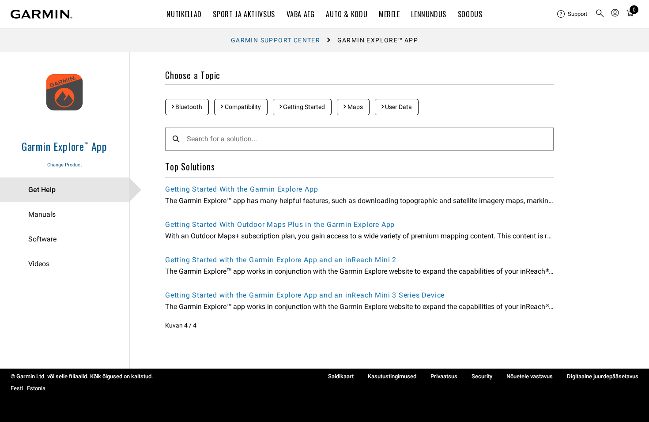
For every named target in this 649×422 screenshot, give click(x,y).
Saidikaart (341, 376)
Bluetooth (188, 106)
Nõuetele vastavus (529, 376)
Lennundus (428, 14)
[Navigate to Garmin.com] (41, 14)
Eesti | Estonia (28, 388)
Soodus (470, 14)
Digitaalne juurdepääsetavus (602, 376)
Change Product (64, 165)
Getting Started (303, 106)
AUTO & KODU (346, 14)
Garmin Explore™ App (64, 146)
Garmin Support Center (275, 40)
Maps (354, 106)
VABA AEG (301, 14)
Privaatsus (443, 376)
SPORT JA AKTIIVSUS (244, 14)
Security (482, 376)
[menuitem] (572, 14)
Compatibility (242, 106)
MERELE (389, 14)
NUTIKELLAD (183, 14)
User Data (398, 106)
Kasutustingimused (392, 376)
